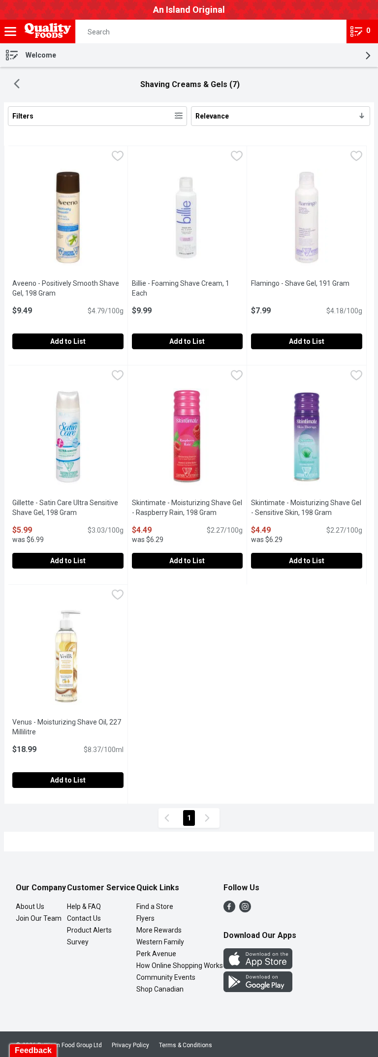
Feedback (33, 1050)
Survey (78, 942)
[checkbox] (118, 157)
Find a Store (154, 906)
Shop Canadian (160, 989)
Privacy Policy (130, 1045)
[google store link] (257, 989)
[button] (330, 31)
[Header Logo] (46, 31)
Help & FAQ (84, 906)
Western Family (160, 942)
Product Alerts (89, 930)
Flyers (145, 918)
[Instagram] (245, 909)
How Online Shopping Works (179, 965)
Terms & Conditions (185, 1045)
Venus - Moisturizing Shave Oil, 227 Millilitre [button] (66, 727)
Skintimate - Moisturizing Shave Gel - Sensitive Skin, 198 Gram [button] (306, 507)
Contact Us (84, 918)
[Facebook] (229, 909)
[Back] (17, 85)
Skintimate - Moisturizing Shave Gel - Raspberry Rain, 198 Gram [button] (187, 507)
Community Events (165, 977)
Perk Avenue (156, 954)
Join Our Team (39, 918)
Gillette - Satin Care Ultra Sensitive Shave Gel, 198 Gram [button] (68, 507)
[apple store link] (257, 966)
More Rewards (159, 930)
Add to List (68, 341)
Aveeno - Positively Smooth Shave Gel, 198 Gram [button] (68, 288)
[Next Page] (209, 818)
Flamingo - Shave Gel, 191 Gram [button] (306, 283)
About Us (30, 906)
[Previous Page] (168, 818)
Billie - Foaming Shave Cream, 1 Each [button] (180, 288)
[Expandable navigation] (10, 31)
